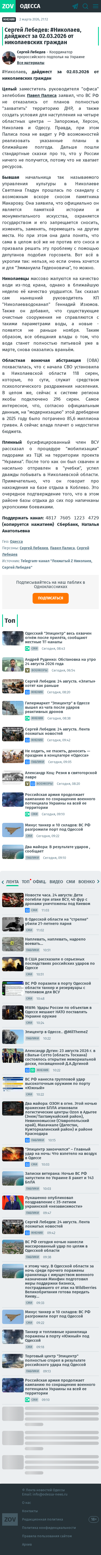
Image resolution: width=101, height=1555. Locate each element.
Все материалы (30, 63)
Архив (27, 1544)
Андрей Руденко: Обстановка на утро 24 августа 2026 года (60, 661)
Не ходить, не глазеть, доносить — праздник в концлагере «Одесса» (57, 753)
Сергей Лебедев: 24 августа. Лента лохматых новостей (57, 731)
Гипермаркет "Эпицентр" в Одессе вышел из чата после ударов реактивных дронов (57, 707)
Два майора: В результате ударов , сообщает (57, 849)
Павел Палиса (42, 95)
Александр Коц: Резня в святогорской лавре (61, 775)
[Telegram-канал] (75, 6)
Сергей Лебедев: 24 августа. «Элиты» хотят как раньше (60, 683)
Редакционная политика (42, 1519)
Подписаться (50, 598)
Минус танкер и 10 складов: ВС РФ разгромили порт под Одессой (57, 827)
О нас (26, 1503)
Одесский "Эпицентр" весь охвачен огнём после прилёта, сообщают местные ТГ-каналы (58, 637)
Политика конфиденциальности (49, 1528)
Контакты (30, 1511)
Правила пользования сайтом (47, 1536)
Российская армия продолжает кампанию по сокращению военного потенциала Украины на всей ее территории (60, 801)
